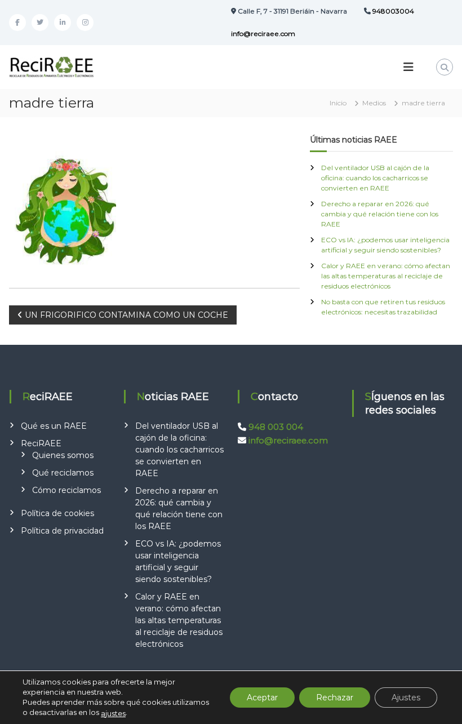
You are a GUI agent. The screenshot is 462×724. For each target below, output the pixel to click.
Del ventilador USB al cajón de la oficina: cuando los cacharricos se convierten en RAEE (375, 177)
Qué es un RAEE (54, 426)
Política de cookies (57, 513)
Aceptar (262, 697)
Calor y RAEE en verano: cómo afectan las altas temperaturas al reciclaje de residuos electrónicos (385, 275)
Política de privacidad (62, 531)
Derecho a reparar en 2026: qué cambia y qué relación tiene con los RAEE (379, 213)
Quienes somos (63, 455)
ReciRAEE (41, 443)
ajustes (113, 713)
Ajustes (406, 697)
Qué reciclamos (63, 473)
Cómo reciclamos (66, 490)
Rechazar (334, 697)
